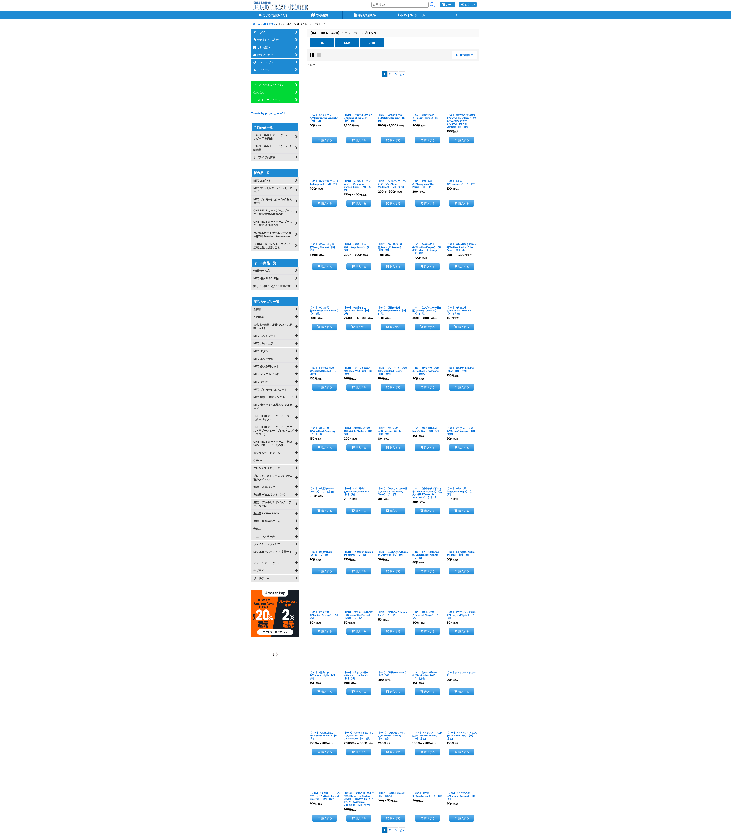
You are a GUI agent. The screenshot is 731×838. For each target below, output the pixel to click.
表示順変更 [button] (466, 55)
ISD (322, 42)
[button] (457, 15)
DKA (347, 42)
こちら (459, 833)
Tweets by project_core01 (268, 113)
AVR (372, 42)
